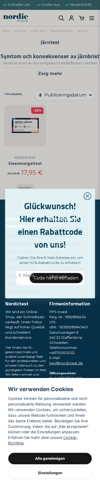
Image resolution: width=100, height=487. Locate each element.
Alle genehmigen (50, 458)
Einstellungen (50, 473)
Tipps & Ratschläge (67, 268)
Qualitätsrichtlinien (22, 243)
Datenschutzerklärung (26, 251)
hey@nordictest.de (66, 363)
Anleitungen (60, 236)
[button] (87, 196)
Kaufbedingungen (22, 259)
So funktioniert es (65, 260)
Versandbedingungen (25, 235)
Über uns (57, 276)
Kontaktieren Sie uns (68, 228)
